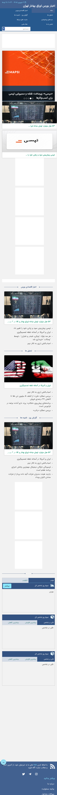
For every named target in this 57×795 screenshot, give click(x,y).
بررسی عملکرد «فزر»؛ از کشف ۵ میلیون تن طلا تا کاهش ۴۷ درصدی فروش (31, 398)
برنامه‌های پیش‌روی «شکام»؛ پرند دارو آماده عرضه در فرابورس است (29, 405)
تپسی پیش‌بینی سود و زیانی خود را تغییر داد (32, 328)
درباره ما (50, 784)
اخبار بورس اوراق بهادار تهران (39, 6)
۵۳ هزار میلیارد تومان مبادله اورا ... (41, 126)
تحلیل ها (50, 15)
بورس (52, 580)
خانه (51, 10)
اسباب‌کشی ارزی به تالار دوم (39, 343)
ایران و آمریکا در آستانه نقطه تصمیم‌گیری (34, 332)
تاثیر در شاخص (49, 622)
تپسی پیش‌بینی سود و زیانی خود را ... (40, 155)
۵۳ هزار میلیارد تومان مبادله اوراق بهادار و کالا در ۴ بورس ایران (29, 322)
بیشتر (7, 586)
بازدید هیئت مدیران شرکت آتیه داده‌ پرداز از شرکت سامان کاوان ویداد (29, 476)
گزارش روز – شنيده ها (21, 15)
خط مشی (25, 24)
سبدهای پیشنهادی (47, 20)
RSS (35, 765)
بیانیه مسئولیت (48, 789)
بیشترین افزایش (30, 622)
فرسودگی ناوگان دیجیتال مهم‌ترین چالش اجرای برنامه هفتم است (31, 469)
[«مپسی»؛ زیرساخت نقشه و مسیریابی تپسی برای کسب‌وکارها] (28, 68)
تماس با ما (49, 24)
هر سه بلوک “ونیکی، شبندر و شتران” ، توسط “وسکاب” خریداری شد (32, 338)
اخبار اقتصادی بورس (21, 10)
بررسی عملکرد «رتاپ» (42, 410)
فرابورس (24, 580)
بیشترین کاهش (13, 622)
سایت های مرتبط (22, 20)
